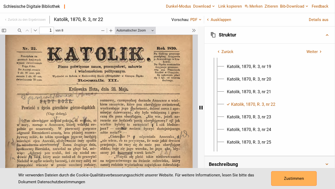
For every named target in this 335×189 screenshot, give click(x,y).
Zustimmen (294, 178)
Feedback (320, 6)
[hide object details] (201, 107)
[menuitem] (249, 66)
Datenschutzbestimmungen (61, 182)
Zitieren (271, 6)
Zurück (227, 51)
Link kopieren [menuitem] (230, 6)
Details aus (318, 19)
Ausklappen (221, 19)
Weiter (312, 51)
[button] (269, 35)
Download (202, 6)
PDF (193, 19)
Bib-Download (292, 6)
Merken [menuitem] (256, 6)
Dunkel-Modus (178, 6)
